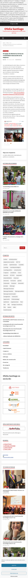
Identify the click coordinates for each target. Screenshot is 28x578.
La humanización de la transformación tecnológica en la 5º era (14, 505)
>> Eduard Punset (7, 444)
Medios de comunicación (9, 359)
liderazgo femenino (8, 291)
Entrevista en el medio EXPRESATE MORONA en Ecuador (14, 199)
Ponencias (5, 362)
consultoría (13, 272)
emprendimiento (8, 278)
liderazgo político (19, 291)
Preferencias (14, 573)
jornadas (6, 286)
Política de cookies (14, 576)
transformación (7, 310)
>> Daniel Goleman (7, 447)
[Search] (24, 38)
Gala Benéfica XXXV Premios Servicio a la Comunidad (14, 479)
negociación (7, 299)
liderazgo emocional (9, 288)
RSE (9, 304)
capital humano (13, 264)
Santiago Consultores (17, 304)
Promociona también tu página (8, 457)
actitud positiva (13, 259)
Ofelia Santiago (14, 29)
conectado (16, 155)
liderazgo (12, 286)
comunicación (17, 270)
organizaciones (14, 302)
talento (9, 307)
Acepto (14, 565)
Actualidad (5, 345)
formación (13, 280)
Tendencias (6, 368)
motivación (15, 296)
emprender (19, 275)
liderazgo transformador (10, 294)
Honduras (13, 283)
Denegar (14, 569)
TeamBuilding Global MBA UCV (14, 175)
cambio (5, 264)
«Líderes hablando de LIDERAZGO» (12, 336)
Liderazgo (5, 356)
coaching (6, 267)
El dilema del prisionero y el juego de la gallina (14, 225)
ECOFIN (12, 275)
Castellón (21, 264)
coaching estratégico (15, 267)
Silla (5, 307)
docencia (6, 275)
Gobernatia (6, 283)
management (7, 296)
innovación (20, 283)
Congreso (6, 272)
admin (5, 59)
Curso (19, 272)
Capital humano (7, 348)
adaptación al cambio (9, 262)
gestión (19, 280)
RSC (5, 304)
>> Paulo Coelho (7, 449)
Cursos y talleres (7, 354)
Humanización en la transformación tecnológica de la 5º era (14, 531)
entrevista (6, 280)
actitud (5, 259)
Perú (21, 302)
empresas (16, 278)
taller (14, 307)
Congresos (6, 351)
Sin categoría (6, 207)
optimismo (6, 302)
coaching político (8, 270)
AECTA (18, 262)
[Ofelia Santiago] (3, 456)
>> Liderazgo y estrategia (9, 445)
